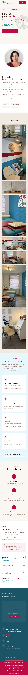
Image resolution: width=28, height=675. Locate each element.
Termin (22, 2)
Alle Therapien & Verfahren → (14, 454)
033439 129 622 (10, 636)
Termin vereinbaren (10, 31)
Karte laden (14, 616)
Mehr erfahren (8, 35)
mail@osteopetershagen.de (12, 641)
